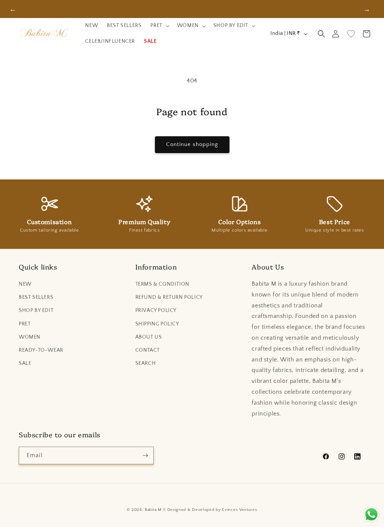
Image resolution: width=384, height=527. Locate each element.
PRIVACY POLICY (156, 310)
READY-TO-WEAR (41, 350)
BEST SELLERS (36, 297)
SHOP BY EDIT (36, 310)
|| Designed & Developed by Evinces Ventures (210, 509)
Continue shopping (192, 144)
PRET (24, 324)
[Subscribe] (145, 455)
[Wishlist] (351, 33)
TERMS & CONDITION (162, 284)
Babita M (153, 509)
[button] (159, 26)
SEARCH (145, 363)
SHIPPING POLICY (157, 324)
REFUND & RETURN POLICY (169, 297)
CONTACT (147, 350)
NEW (25, 284)
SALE (25, 363)
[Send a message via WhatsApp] (371, 514)
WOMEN (29, 337)
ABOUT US (148, 337)
